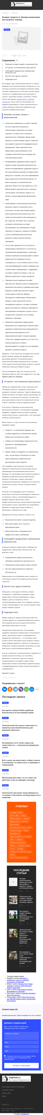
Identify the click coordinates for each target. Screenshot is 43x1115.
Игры (29, 827)
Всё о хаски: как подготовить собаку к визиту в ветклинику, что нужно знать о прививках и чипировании (21, 762)
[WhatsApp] (26, 689)
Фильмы (20, 848)
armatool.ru (25, 1114)
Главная (5, 13)
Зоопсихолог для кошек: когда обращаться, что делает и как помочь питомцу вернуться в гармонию (21, 795)
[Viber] (20, 689)
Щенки (12, 854)
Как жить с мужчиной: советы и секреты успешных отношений (18, 980)
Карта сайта (6, 1093)
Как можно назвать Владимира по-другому (20, 990)
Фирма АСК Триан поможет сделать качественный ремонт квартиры (20, 986)
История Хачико (8, 1090)
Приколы (20, 839)
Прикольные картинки (17, 842)
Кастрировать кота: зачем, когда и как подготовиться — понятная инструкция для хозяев (20, 745)
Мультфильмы (15, 833)
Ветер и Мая (14, 815)
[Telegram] (15, 689)
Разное (15, 13)
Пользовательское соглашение (13, 1087)
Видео (24, 815)
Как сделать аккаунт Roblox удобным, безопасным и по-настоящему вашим (18, 711)
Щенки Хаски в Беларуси (18, 857)
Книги (26, 830)
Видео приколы (15, 818)
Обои (12, 839)
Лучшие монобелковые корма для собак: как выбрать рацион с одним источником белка (26, 883)
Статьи (12, 848)
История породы (16, 830)
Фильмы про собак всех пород (20, 851)
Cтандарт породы (16, 812)
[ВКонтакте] (4, 689)
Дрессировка (14, 824)
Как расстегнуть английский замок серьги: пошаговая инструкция (21, 999)
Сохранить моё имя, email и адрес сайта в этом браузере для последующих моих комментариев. (20, 1057)
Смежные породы (24, 845)
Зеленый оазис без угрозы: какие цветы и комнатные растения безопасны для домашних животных (19, 728)
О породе (27, 836)
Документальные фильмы (19, 821)
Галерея (26, 818)
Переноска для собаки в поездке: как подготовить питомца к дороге (26, 899)
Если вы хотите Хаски (17, 827)
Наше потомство (16, 836)
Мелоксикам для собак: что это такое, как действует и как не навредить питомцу (19, 779)
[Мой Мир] (31, 689)
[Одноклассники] (10, 689)
